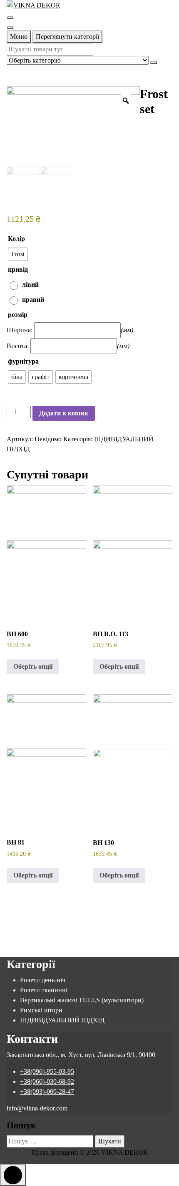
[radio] (17, 254)
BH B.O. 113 (110, 633)
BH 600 (17, 633)
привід (18, 269)
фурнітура (23, 361)
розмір (17, 314)
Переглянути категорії (67, 36)
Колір (16, 238)
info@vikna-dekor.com (37, 1108)
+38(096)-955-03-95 (47, 1071)
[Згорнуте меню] (10, 17)
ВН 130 (103, 842)
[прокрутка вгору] (13, 1175)
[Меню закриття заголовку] (10, 27)
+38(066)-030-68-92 (47, 1081)
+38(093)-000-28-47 (47, 1091)
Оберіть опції (32, 666)
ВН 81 (16, 842)
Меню (18, 36)
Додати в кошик (63, 413)
